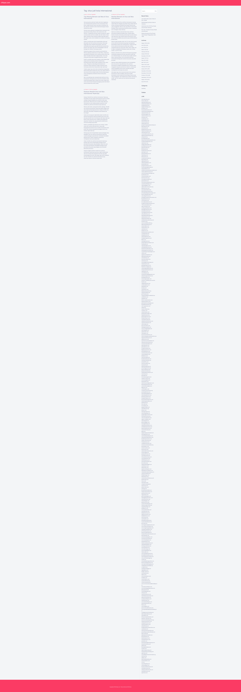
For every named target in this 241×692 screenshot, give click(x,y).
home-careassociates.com (147, 300)
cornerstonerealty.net (146, 582)
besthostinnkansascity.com (147, 666)
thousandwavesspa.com (147, 457)
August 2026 (144, 43)
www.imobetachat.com (146, 509)
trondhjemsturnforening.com (148, 612)
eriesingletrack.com (146, 241)
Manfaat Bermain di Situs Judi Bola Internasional (122, 17)
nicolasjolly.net (145, 364)
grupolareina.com (145, 180)
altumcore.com (145, 485)
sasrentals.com (145, 260)
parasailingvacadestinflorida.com (148, 632)
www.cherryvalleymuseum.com (148, 182)
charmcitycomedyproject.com (148, 383)
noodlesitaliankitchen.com (147, 141)
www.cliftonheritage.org (147, 558)
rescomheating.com (146, 663)
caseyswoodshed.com (146, 473)
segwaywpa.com (145, 494)
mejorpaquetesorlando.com (147, 250)
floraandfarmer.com (146, 198)
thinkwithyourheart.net (146, 218)
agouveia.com (144, 653)
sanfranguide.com (145, 330)
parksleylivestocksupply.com (147, 303)
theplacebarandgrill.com (147, 464)
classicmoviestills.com (146, 322)
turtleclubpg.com (145, 452)
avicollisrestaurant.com (146, 461)
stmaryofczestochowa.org (147, 390)
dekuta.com (144, 574)
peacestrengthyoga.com (147, 532)
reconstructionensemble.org (147, 444)
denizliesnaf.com (145, 476)
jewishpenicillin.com (146, 277)
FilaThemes (129, 686)
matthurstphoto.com (146, 624)
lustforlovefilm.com (146, 363)
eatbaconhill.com (145, 123)
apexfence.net (145, 672)
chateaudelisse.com (146, 168)
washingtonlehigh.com (146, 568)
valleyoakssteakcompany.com (148, 472)
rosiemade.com (145, 244)
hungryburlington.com (146, 398)
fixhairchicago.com (145, 475)
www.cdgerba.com (145, 606)
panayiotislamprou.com (146, 165)
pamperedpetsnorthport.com (148, 242)
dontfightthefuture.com (147, 209)
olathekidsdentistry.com (147, 247)
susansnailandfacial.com (147, 521)
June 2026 (144, 47)
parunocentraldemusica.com (147, 607)
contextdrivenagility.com (147, 386)
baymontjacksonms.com (147, 428)
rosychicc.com (144, 310)
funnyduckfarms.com (146, 639)
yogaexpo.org (144, 298)
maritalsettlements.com (147, 425)
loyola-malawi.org (145, 309)
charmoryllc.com (145, 331)
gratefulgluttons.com (146, 316)
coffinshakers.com (145, 389)
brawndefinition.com (146, 351)
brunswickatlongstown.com (147, 399)
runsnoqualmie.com (146, 547)
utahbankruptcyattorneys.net (148, 220)
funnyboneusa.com (145, 441)
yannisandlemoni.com (146, 236)
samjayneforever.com (146, 623)
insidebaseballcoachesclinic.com (148, 627)
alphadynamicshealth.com (147, 635)
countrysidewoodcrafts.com (147, 134)
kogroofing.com (145, 159)
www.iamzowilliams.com (147, 586)
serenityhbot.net (145, 518)
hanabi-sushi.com (145, 571)
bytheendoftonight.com (147, 313)
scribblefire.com (145, 297)
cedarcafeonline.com (146, 112)
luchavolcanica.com (146, 447)
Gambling (143, 88)
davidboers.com (145, 508)
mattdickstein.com (145, 511)
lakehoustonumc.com (146, 514)
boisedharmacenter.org (146, 304)
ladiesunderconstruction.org (147, 186)
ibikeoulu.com (144, 387)
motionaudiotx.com (146, 660)
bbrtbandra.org (145, 149)
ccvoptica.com (145, 567)
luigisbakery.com (145, 570)
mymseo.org (144, 656)
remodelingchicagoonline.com (148, 561)
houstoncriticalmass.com (147, 334)
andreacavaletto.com (146, 301)
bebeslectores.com (145, 188)
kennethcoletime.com (146, 396)
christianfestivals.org (146, 416)
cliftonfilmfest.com (146, 214)
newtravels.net (145, 128)
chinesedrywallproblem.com (147, 437)
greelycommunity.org (146, 370)
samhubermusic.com (146, 671)
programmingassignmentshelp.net (149, 125)
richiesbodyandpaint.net (146, 103)
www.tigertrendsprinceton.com (148, 524)
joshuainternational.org (146, 520)
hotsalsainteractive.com (147, 109)
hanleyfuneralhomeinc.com (147, 248)
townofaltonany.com (146, 429)
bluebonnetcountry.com (147, 150)
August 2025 (144, 58)
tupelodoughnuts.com (146, 245)
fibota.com (144, 604)
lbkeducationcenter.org (146, 291)
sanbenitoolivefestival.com (147, 321)
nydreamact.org (145, 143)
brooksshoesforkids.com (147, 490)
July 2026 (144, 45)
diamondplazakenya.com (147, 613)
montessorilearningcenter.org (148, 620)
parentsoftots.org (145, 502)
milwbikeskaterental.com (147, 426)
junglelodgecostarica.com (147, 414)
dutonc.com (144, 410)
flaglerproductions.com (146, 349)
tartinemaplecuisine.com (147, 401)
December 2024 (145, 71)
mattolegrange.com (146, 413)
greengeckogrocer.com (146, 265)
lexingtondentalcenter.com (147, 269)
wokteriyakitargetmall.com (147, 268)
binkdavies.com (145, 355)
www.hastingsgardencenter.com (148, 588)
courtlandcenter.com (146, 458)
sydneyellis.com (145, 271)
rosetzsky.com (145, 374)
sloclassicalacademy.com (147, 343)
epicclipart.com (145, 152)
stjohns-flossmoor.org (146, 440)
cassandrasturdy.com (146, 319)
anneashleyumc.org (146, 541)
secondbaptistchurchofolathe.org (149, 654)
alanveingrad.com (145, 420)
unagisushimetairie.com (146, 144)
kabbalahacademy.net (146, 256)
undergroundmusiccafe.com (147, 669)
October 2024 (144, 75)
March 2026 (144, 49)
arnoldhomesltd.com (146, 211)
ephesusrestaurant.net (146, 597)
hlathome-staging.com (146, 266)
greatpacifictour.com (146, 454)
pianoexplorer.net (145, 589)
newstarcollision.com (146, 259)
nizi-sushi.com (144, 404)
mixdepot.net (144, 577)
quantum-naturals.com (146, 618)
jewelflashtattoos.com (146, 146)
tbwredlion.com (145, 615)
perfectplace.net (145, 294)
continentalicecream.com (147, 352)
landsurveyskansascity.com (147, 543)
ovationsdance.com (146, 284)
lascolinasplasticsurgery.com (148, 556)
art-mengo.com (145, 405)
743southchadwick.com (146, 204)
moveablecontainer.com (147, 179)
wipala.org (144, 307)
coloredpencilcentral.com (147, 212)
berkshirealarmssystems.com (148, 232)
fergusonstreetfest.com (147, 621)
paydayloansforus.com (146, 129)
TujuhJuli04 (93, 14)
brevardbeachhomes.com (147, 201)
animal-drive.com (145, 487)
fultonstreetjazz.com (146, 176)
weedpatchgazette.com (147, 238)
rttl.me (143, 662)
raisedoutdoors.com (146, 217)
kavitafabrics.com (145, 446)
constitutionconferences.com (148, 478)
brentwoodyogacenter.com (147, 562)
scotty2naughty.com (146, 380)
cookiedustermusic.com (146, 443)
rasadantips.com (145, 118)
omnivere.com (144, 117)
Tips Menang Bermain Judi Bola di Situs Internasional (96, 17)
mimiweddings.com (145, 665)
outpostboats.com (145, 312)
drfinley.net (144, 645)
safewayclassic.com (146, 132)
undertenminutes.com (146, 115)
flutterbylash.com (145, 636)
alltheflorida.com (145, 626)
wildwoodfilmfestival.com (147, 171)
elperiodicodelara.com (146, 102)
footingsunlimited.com (146, 546)
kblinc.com (144, 239)
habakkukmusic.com (146, 515)
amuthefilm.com (145, 361)
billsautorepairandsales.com (147, 616)
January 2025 (144, 68)
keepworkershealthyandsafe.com (148, 140)
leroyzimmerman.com (146, 644)
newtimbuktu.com (145, 120)
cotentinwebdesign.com (147, 183)
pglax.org (143, 431)
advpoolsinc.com (145, 467)
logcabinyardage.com (146, 506)
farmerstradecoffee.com (147, 505)
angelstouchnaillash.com (147, 254)
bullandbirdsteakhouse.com (147, 555)
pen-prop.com (144, 523)
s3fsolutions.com (145, 200)
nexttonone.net (145, 517)
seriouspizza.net (145, 482)
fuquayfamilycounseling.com (148, 651)
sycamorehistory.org (146, 580)
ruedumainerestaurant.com (147, 372)
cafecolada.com (145, 324)
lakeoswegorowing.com (146, 650)
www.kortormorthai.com (147, 538)
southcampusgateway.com (147, 167)
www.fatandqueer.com (146, 540)
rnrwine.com (144, 648)
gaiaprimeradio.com (146, 407)
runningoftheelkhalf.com (147, 529)
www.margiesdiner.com (146, 550)
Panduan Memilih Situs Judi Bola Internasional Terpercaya (94, 92)
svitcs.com (144, 481)
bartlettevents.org (145, 177)
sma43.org (144, 559)
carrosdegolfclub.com (146, 195)
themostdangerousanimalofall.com (149, 336)
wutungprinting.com (146, 423)
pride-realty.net (145, 633)
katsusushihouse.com (146, 369)
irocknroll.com (144, 221)
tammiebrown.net (145, 408)
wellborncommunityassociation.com (149, 170)
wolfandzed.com (145, 573)
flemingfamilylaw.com (146, 647)
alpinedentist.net (145, 161)
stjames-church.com (146, 378)
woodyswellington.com (146, 598)
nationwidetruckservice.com (147, 450)
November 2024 (145, 73)
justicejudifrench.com (146, 392)
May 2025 (144, 60)
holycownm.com (145, 449)
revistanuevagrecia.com (146, 377)
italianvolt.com (145, 230)
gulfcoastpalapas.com (146, 496)
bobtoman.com (145, 156)
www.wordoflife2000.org (147, 223)
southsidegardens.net (146, 591)
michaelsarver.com (145, 263)
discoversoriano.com (146, 325)
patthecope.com (145, 479)
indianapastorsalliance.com (147, 470)
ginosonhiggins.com (146, 422)
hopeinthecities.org (145, 315)
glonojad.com (144, 375)
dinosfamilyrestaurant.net (147, 191)
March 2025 (144, 64)
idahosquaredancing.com (147, 224)
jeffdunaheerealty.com (146, 530)
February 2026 (145, 51)
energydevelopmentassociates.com (149, 197)
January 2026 (144, 53)
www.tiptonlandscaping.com (147, 564)
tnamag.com (144, 488)
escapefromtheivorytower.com (148, 203)
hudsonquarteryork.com (146, 603)
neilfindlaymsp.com (146, 460)
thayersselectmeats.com (147, 491)
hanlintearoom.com (146, 638)
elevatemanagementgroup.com (148, 642)
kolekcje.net (144, 287)
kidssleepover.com (145, 126)
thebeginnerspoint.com (146, 327)
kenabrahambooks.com (146, 358)
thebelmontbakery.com (146, 131)
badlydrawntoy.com (146, 512)
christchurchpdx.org (146, 357)
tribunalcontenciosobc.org (147, 342)
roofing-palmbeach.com (147, 208)
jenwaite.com (144, 641)
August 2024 (144, 79)
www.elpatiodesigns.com (147, 601)
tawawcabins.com (145, 226)
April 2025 (144, 62)
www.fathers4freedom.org (147, 526)
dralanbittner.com (145, 235)
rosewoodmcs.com (145, 579)
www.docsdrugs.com (146, 549)
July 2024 (144, 81)
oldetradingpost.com (146, 185)
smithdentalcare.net (146, 668)
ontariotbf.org (145, 137)
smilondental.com (145, 257)
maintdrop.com (145, 155)
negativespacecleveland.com (148, 432)
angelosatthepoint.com (146, 469)
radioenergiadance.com (146, 162)
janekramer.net (145, 402)
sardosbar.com (145, 229)
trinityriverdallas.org (146, 292)
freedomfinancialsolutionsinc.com (149, 533)
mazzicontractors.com (146, 594)
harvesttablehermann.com (147, 194)
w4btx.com (144, 253)
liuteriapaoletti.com (146, 434)
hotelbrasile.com (145, 174)
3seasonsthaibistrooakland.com (148, 295)
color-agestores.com (146, 306)
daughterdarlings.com (146, 106)
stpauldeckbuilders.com (146, 544)
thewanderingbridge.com (147, 393)
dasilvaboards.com (145, 345)
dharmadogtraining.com (146, 659)
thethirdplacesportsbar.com (147, 595)
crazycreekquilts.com (146, 354)
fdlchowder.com (145, 552)
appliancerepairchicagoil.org (147, 135)
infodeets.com (145, 108)
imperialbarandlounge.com (147, 215)
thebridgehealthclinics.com (147, 497)
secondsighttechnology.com (147, 262)
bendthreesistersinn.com (147, 438)
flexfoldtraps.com (145, 535)
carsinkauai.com (145, 629)
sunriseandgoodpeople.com (147, 435)
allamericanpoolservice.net (147, 275)
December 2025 (145, 56)
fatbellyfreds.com (145, 600)
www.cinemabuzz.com (146, 576)
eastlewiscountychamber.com (148, 340)
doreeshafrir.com (145, 381)
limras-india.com (145, 100)
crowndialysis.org (145, 272)
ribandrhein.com (145, 286)
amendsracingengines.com (147, 537)
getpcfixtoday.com (145, 147)
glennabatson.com (145, 346)
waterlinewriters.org (146, 499)
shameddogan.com (145, 500)
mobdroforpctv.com (146, 318)
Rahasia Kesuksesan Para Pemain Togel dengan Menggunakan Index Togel (149, 35)
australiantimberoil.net (146, 189)
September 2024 (145, 77)
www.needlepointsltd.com (147, 553)
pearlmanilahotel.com (146, 153)
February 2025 (145, 66)
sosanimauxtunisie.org (146, 158)
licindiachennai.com (145, 105)
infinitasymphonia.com (146, 366)
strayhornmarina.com (146, 348)
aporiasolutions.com (146, 493)
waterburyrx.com (145, 466)
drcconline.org (144, 463)
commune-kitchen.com (146, 360)
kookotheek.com (145, 164)
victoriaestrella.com (146, 455)
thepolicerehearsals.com (147, 337)
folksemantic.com (145, 227)
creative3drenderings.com (147, 503)
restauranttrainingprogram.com (148, 274)
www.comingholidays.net (147, 328)
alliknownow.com (145, 339)
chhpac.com (5, 2)
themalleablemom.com (146, 395)
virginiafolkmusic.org (146, 283)
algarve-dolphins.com (146, 419)
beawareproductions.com (147, 384)
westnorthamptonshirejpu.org (148, 173)
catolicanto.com (145, 289)
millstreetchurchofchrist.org (147, 630)
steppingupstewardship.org (147, 565)
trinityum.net (144, 592)
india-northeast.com (146, 206)
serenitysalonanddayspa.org (147, 111)
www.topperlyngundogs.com (148, 527)
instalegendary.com (146, 138)
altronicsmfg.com (145, 121)
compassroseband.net (146, 484)
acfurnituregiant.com (146, 114)
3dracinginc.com (145, 333)
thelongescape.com (146, 411)
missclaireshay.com (145, 99)
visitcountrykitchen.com (147, 417)
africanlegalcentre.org (146, 367)
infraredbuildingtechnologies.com (148, 192)
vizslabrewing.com (145, 233)
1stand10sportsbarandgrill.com (148, 251)
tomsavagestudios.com (146, 278)
